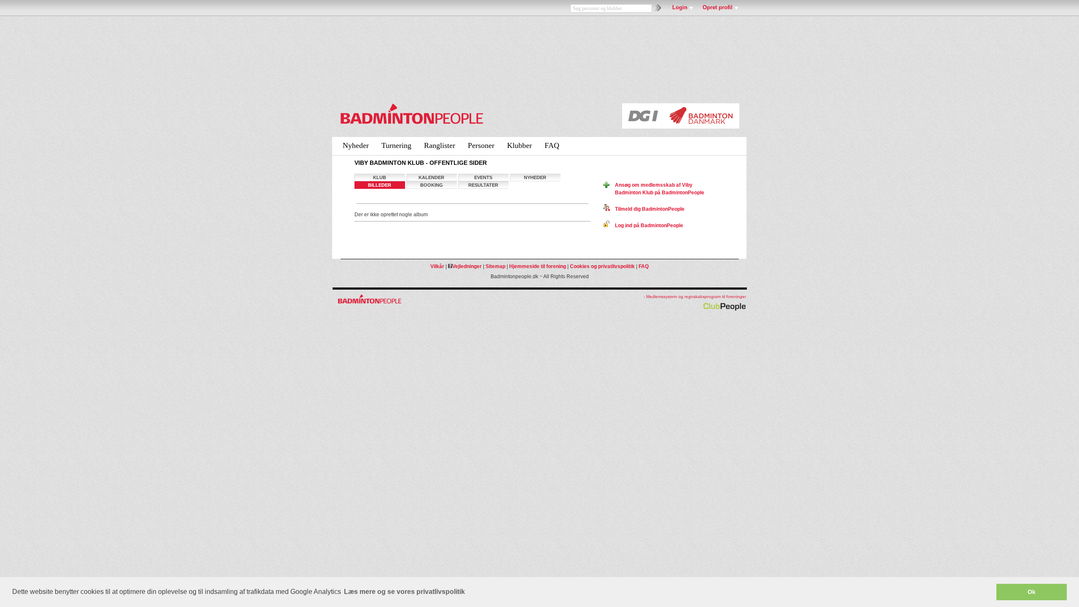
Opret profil (718, 7)
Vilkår (437, 266)
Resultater (483, 185)
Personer (481, 145)
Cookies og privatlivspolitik (602, 266)
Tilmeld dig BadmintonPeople (647, 209)
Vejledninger (467, 266)
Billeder (379, 185)
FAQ (552, 145)
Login (679, 7)
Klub (379, 177)
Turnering (396, 145)
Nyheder (356, 145)
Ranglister (439, 145)
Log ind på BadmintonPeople (646, 225)
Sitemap (495, 266)
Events (483, 177)
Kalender (431, 177)
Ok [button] (1032, 591)
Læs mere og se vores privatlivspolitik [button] (404, 591)
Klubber (519, 145)
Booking (431, 185)
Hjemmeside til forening (537, 266)
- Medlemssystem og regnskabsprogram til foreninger (695, 296)
